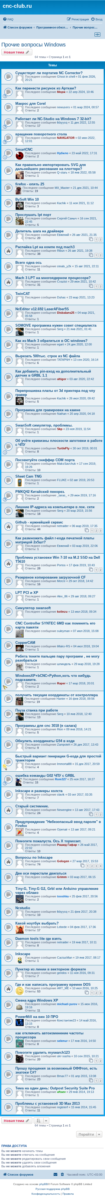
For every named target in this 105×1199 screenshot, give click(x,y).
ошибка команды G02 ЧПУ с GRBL (45, 776)
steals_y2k (64, 266)
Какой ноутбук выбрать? (37, 923)
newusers (63, 107)
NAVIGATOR (66, 137)
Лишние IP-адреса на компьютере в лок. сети (54, 507)
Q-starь (62, 172)
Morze (61, 581)
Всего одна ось (28, 263)
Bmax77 (62, 1076)
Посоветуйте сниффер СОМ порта (45, 460)
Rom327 (60, 779)
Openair (62, 829)
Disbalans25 (65, 312)
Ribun (61, 250)
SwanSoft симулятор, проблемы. (44, 425)
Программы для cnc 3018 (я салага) (45, 726)
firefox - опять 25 (29, 184)
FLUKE (61, 480)
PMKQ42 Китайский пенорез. (40, 492)
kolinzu (62, 611)
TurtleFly (63, 448)
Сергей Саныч (67, 218)
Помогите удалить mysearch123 (42, 1052)
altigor (61, 379)
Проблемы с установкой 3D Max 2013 (47, 1104)
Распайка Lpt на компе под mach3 (45, 247)
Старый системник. (32, 806)
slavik (61, 794)
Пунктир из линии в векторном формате (50, 969)
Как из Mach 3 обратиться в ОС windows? (51, 341)
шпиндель (64, 664)
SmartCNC (24, 149)
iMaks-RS (63, 646)
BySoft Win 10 (27, 199)
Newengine (64, 809)
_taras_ (62, 495)
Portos (61, 565)
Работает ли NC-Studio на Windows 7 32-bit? (53, 119)
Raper (61, 683)
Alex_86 (62, 596)
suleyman (63, 631)
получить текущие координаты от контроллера (56, 695)
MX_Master (62, 187)
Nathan (61, 413)
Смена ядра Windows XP (36, 1000)
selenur (62, 1040)
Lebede (62, 927)
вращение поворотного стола (41, 134)
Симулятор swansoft (33, 608)
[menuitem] (8, 19)
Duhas (61, 297)
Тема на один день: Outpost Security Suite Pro (55, 1088)
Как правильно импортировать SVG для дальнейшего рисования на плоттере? (50, 167)
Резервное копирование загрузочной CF (50, 577)
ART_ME (63, 988)
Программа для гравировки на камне (47, 410)
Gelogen (63, 861)
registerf (62, 1107)
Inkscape (22, 954)
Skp (59, 429)
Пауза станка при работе (36, 710)
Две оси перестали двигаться (40, 873)
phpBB (43, 1184)
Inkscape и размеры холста (38, 791)
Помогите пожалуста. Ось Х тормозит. (48, 841)
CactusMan (64, 957)
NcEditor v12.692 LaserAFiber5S (42, 309)
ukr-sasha (64, 1056)
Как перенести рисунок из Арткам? (45, 88)
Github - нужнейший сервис (39, 522)
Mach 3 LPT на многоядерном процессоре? (53, 278)
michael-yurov (67, 1004)
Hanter (61, 698)
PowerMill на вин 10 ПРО (36, 1017)
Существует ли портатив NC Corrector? (49, 73)
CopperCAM (25, 643)
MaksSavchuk (66, 463)
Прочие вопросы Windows (33, 45)
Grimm (62, 877)
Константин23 (66, 1020)
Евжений (63, 234)
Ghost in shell (66, 76)
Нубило (62, 153)
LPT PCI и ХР (26, 593)
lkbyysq (62, 122)
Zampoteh (63, 744)
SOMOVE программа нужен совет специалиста (55, 325)
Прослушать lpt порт (33, 215)
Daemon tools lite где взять (38, 939)
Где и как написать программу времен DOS (53, 985)
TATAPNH (63, 359)
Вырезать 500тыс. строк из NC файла (47, 356)
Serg (60, 329)
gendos (62, 972)
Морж (61, 91)
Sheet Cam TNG (28, 476)
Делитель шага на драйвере (39, 231)
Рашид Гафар (67, 844)
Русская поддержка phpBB (53, 1188)
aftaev (61, 1091)
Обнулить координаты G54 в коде (45, 741)
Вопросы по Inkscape (33, 857)
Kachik (61, 203)
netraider (63, 526)
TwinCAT (22, 294)
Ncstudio (22, 908)
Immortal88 (64, 763)
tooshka (63, 896)
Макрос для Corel (30, 104)
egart (60, 344)
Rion (60, 729)
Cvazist (62, 281)
